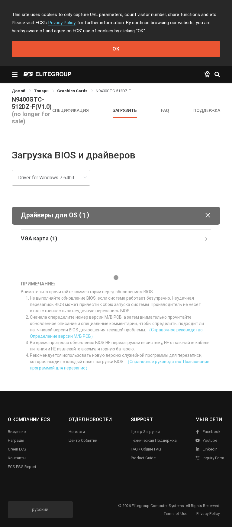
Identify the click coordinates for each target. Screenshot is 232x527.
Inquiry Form (213, 458)
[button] (116, 216)
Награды (16, 440)
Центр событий (83, 440)
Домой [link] (19, 91)
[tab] (116, 238)
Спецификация (70, 110)
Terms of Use (175, 513)
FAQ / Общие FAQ (146, 449)
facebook (211, 431)
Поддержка (206, 110)
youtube (209, 440)
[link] (42, 91)
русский (40, 509)
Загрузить (125, 110)
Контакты (17, 458)
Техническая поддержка (154, 440)
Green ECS (17, 449)
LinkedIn (210, 449)
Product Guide (143, 458)
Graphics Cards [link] (72, 91)
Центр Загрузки (145, 431)
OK (116, 49)
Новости (77, 431)
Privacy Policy (62, 22)
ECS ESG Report (22, 466)
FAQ (165, 110)
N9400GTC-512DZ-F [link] (113, 91)
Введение (17, 431)
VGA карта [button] (39, 238)
